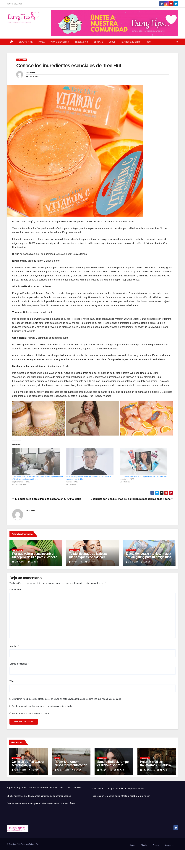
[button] (177, 42)
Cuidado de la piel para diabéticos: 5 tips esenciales (118, 788)
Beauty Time (26, 42)
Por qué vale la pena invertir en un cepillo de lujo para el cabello (34, 555)
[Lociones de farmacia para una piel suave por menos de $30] (145, 461)
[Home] (11, 42)
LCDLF (112, 42)
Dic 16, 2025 (77, 562)
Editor (32, 73)
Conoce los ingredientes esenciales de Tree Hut (68, 65)
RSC (149, 42)
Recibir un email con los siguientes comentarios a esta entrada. (42, 706)
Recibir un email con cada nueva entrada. (32, 713)
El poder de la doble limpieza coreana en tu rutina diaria (47, 498)
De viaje (98, 42)
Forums (156, 845)
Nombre (14, 646)
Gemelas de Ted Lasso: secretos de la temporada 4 (28, 765)
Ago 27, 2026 (20, 770)
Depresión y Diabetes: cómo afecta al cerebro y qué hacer (121, 796)
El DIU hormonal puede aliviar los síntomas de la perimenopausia (39, 796)
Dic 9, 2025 (133, 562)
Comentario (15, 589)
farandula (16, 758)
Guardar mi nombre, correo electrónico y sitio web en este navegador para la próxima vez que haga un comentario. (66, 699)
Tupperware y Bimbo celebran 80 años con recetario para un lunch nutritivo (44, 787)
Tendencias (81, 42)
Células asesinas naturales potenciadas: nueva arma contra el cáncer (41, 803)
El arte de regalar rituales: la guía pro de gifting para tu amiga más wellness (148, 557)
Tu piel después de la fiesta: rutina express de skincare (88, 555)
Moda (41, 42)
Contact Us (169, 845)
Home (132, 845)
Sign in (144, 845)
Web (11, 681)
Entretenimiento (131, 42)
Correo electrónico (19, 664)
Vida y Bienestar (60, 42)
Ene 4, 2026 (20, 562)
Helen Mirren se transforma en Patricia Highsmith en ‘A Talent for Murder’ (156, 767)
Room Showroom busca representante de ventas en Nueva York (70, 765)
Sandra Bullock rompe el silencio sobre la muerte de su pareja (113, 765)
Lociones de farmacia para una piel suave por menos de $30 (143, 476)
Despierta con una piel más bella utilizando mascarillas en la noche (131, 498)
